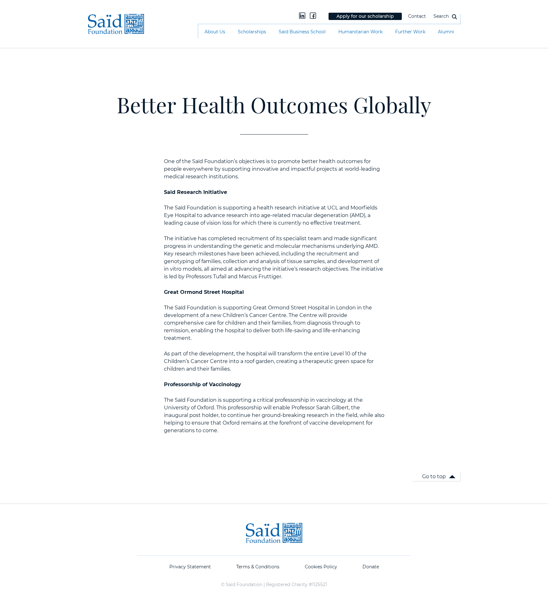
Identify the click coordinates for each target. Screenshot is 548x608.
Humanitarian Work (360, 32)
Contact (417, 16)
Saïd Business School (302, 32)
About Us (215, 32)
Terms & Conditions (257, 567)
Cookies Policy (321, 567)
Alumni (446, 32)
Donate (370, 567)
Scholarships (252, 32)
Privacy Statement (190, 567)
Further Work (410, 32)
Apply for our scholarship (365, 16)
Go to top (434, 476)
